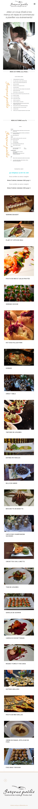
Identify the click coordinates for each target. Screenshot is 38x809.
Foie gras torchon (13, 767)
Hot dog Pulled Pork (14, 342)
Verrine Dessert (12, 214)
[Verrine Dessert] (22, 204)
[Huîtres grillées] (22, 678)
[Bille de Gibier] (22, 472)
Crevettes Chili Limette (15, 561)
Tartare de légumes (14, 432)
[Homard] (22, 357)
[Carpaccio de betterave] (22, 627)
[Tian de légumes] (22, 576)
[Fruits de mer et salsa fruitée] (22, 261)
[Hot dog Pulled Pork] (22, 325)
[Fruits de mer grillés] (22, 704)
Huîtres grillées (12, 689)
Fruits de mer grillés (14, 714)
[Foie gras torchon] (22, 756)
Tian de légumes (12, 587)
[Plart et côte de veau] (22, 229)
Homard (9, 368)
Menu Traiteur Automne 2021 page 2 (18, 188)
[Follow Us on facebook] (5, 780)
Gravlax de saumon (13, 612)
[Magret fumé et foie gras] (22, 653)
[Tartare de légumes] (22, 415)
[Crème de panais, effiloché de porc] (22, 729)
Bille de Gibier (11, 483)
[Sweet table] (22, 383)
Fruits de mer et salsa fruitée (18, 278)
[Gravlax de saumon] (22, 602)
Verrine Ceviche (12, 304)
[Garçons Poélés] (19, 4)
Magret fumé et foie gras (16, 663)
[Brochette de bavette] (22, 498)
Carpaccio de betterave (15, 638)
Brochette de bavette (14, 508)
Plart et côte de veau (14, 240)
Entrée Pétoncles (13, 457)
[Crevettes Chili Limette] (22, 550)
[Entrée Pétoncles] (22, 447)
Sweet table (11, 393)
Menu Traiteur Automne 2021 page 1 (18, 180)
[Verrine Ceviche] (22, 293)
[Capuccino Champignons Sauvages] (22, 523)
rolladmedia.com (23, 805)
